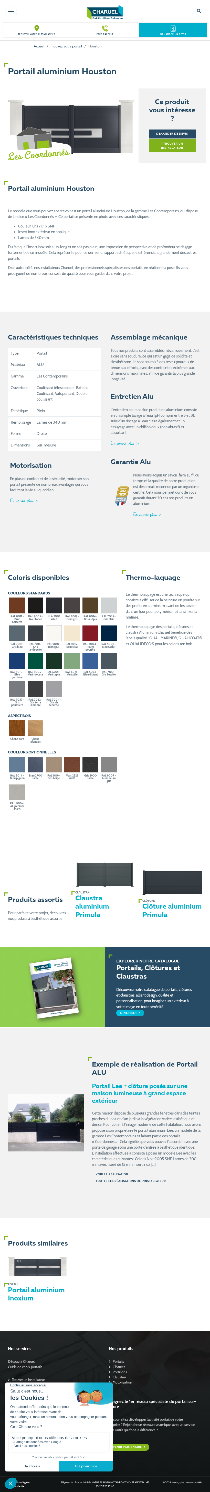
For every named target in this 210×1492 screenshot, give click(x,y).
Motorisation (122, 1382)
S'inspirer (129, 1012)
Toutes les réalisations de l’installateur (131, 1181)
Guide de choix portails (25, 1367)
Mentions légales (21, 1482)
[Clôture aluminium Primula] (172, 882)
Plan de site (18, 1486)
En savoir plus (22, 500)
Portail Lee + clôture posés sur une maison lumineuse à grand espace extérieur (139, 1093)
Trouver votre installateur (36, 34)
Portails (118, 1361)
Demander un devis (173, 34)
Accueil (39, 46)
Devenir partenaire (126, 1447)
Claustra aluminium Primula (92, 907)
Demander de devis (172, 133)
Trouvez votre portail (66, 46)
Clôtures (119, 1367)
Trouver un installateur (172, 146)
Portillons (120, 1372)
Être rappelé (105, 34)
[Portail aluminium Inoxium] (37, 1266)
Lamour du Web (193, 1482)
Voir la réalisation (112, 1174)
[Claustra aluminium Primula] (105, 874)
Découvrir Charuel (21, 1361)
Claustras (120, 1377)
